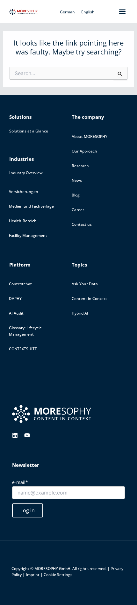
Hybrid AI (80, 313)
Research (80, 165)
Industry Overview (26, 172)
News (77, 180)
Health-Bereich (23, 221)
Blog (76, 195)
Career (78, 209)
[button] (122, 11)
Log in (27, 510)
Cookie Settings (58, 574)
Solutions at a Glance (28, 131)
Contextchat (20, 284)
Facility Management (28, 235)
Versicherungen (23, 191)
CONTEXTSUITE (23, 349)
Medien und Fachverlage (31, 206)
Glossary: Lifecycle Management (25, 331)
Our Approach (84, 151)
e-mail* (20, 482)
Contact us (82, 224)
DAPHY (15, 298)
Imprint (33, 574)
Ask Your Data (85, 284)
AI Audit (16, 313)
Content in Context (89, 298)
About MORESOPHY (89, 136)
